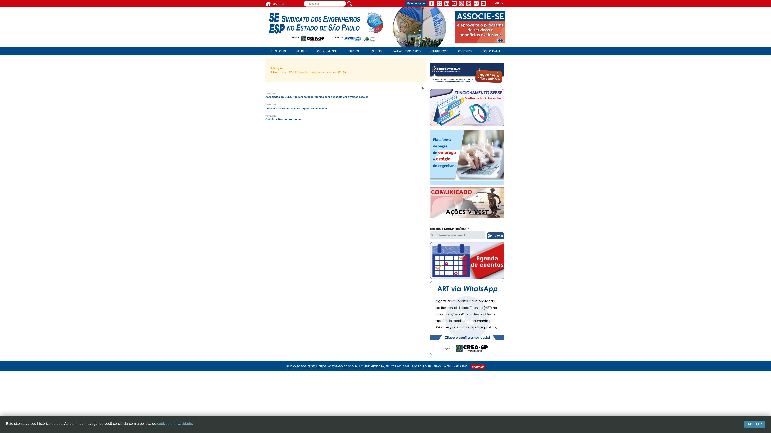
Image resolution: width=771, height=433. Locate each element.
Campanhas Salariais (406, 51)
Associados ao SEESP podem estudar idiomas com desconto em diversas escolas (316, 96)
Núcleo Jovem (490, 51)
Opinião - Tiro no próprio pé (283, 119)
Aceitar (755, 424)
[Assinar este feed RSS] (422, 88)
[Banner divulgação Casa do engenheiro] (467, 74)
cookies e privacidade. (175, 424)
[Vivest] (467, 203)
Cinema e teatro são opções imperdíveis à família (296, 108)
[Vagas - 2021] (467, 157)
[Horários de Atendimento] (467, 108)
